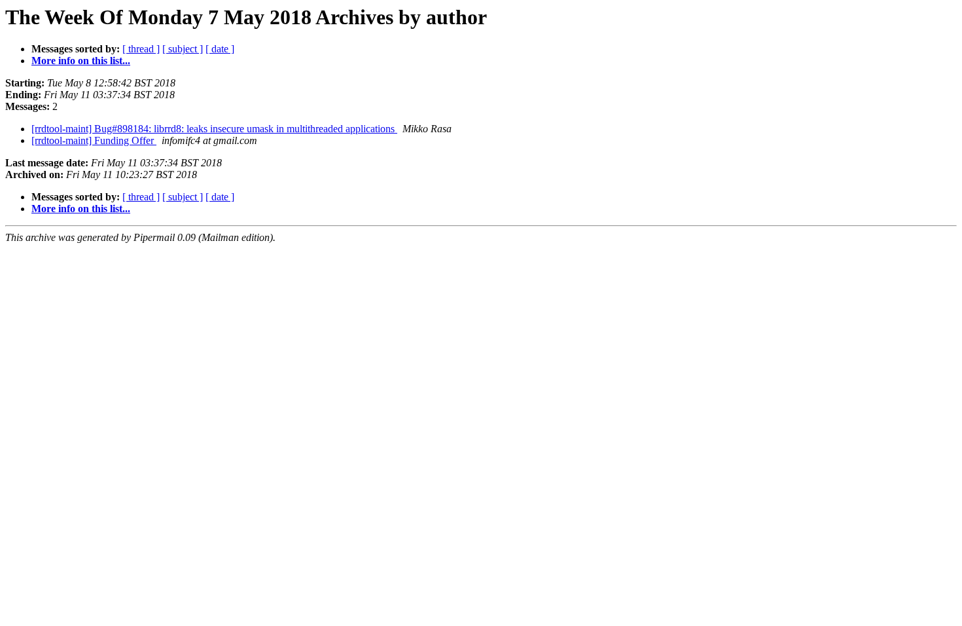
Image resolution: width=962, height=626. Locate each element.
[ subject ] (182, 48)
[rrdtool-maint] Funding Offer (93, 140)
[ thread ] (141, 48)
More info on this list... (80, 60)
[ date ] (219, 48)
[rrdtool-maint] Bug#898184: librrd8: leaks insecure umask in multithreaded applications (214, 128)
